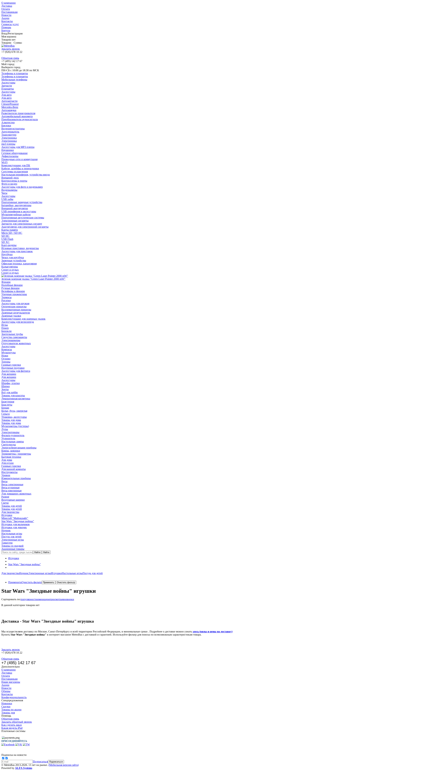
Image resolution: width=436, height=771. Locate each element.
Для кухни (7, 463)
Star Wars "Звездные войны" (17, 521)
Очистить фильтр (31, 582)
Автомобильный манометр (17, 116)
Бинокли (6, 331)
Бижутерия (7, 401)
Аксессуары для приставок (17, 251)
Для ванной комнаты (13, 469)
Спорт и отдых (10, 269)
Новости (6, 15)
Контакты (7, 21)
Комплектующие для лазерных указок (23, 318)
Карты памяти (9, 229)
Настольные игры (11, 533)
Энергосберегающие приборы (18, 447)
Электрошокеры (10, 340)
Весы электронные (12, 484)
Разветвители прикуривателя (18, 113)
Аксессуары (8, 82)
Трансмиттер (8, 134)
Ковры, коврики (10, 450)
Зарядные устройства (13, 260)
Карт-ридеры (9, 245)
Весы (4, 481)
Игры (4, 324)
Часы (4, 193)
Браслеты (6, 404)
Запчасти (6, 85)
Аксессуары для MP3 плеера (17, 147)
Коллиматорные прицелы (16, 309)
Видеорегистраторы (13, 128)
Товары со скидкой (12, 545)
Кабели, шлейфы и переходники (20, 168)
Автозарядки (8, 110)
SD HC (5, 236)
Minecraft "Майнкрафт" (14, 518)
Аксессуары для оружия (15, 303)
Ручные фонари (10, 288)
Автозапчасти (9, 101)
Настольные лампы (12, 441)
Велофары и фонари (13, 291)
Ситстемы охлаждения (14, 171)
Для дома (6, 459)
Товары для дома (11, 420)
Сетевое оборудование (14, 153)
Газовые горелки (11, 364)
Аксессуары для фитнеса (15, 370)
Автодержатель (10, 131)
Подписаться (40, 761)
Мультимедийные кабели (16, 214)
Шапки (5, 386)
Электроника (9, 137)
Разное (5, 496)
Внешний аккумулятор (14, 208)
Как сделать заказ (11, 724)
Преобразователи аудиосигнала (19, 119)
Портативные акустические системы (22, 217)
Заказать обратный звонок (16, 721)
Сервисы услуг (10, 24)
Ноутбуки (7, 254)
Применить (14, 582)
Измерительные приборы (16, 478)
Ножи (4, 355)
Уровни (5, 475)
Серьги (5, 413)
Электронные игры (12, 539)
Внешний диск (10, 177)
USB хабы (7, 199)
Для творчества (10, 512)
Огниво (5, 358)
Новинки (6, 703)
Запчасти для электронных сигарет (21, 223)
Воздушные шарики (13, 499)
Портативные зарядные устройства (21, 202)
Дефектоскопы (9, 156)
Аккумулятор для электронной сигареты (25, 226)
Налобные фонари (12, 285)
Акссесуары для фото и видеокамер (22, 186)
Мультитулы (8, 352)
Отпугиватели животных (16, 343)
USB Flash (7, 239)
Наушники (7, 150)
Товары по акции (11, 709)
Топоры (5, 361)
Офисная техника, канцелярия (19, 263)
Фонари (6, 282)
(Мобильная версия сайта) (63, 765)
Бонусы (5, 30)
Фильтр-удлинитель (12, 435)
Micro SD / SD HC (11, 232)
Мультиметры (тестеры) (15, 426)
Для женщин (8, 374)
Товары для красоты (13, 395)
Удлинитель (8, 438)
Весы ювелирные (11, 490)
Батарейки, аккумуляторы (16, 205)
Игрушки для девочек (14, 527)
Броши (5, 407)
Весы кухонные (10, 487)
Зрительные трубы (12, 334)
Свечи (5, 502)
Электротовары (10, 432)
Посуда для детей (11, 536)
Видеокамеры (9, 189)
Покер (5, 328)
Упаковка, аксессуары (14, 416)
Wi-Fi (4, 162)
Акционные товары (12, 548)
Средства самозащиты (14, 337)
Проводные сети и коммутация (19, 159)
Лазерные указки (11, 315)
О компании (8, 2)
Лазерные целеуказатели (15, 312)
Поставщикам (9, 12)
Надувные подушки (13, 367)
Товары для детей (11, 505)
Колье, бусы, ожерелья (14, 410)
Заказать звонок (10, 48)
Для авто (6, 94)
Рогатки (6, 300)
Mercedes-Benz (9, 107)
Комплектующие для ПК (15, 165)
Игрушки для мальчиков (15, 524)
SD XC (5, 242)
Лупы (4, 429)
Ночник (6, 530)
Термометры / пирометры (16, 453)
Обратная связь (10, 58)
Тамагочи (7, 542)
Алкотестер (8, 122)
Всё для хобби (9, 392)
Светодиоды (8, 444)
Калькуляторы (9, 266)
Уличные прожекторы (14, 294)
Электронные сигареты (15, 220)
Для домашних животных (16, 493)
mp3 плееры (8, 143)
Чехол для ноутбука (12, 257)
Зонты (5, 389)
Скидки (5, 706)
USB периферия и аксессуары (18, 211)
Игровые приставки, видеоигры (20, 248)
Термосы (6, 297)
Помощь (6, 27)
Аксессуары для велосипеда (17, 321)
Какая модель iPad (11, 728)
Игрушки (6, 515)
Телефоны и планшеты (14, 73)
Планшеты (7, 88)
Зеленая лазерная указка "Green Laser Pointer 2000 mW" (33, 278)
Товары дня (8, 712)
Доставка (6, 5)
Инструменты (9, 472)
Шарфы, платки (10, 383)
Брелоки (6, 125)
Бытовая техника (11, 456)
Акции (5, 18)
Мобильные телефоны (14, 79)
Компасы (6, 349)
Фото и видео (9, 183)
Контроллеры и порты (14, 180)
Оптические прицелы (14, 306)
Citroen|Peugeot (10, 104)
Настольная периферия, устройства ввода (25, 174)
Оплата (5, 8)
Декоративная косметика (15, 398)
